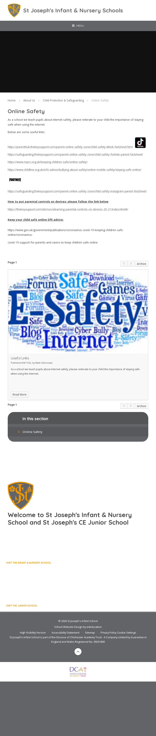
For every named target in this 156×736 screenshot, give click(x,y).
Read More (20, 394)
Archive (141, 264)
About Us (29, 100)
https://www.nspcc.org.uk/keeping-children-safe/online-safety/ (48, 162)
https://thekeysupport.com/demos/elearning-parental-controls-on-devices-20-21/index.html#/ (68, 209)
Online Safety (100, 100)
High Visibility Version (33, 632)
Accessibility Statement (65, 632)
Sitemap (90, 632)
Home (12, 100)
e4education (94, 627)
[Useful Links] (77, 311)
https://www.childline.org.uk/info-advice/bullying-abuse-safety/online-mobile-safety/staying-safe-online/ (74, 170)
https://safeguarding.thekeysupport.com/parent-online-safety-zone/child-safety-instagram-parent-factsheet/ (77, 191)
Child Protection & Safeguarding (63, 100)
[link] (123, 264)
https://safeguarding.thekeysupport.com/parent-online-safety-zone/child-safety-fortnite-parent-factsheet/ (75, 154)
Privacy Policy (108, 632)
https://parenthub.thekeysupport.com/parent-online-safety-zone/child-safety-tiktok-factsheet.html (70, 147)
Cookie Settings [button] (126, 632)
